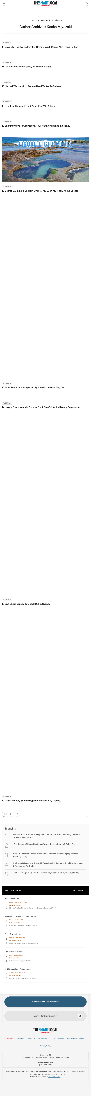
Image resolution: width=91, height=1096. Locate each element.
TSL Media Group (54, 1077)
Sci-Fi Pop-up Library (13, 934)
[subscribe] (80, 1016)
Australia (7, 43)
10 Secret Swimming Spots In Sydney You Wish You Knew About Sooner (40, 190)
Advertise (10, 1039)
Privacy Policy (45, 1046)
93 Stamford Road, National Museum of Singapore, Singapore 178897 (32, 908)
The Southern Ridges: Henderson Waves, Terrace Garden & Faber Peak (45, 844)
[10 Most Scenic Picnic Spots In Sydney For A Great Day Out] (45, 290)
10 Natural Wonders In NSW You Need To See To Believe (31, 86)
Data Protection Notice (75, 1039)
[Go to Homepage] (45, 3)
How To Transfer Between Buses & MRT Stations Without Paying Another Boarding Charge (45, 855)
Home (31, 20)
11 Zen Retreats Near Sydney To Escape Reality (26, 66)
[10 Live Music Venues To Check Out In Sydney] (45, 506)
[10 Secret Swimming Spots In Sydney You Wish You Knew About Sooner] (45, 159)
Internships (42, 1039)
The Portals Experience (14, 951)
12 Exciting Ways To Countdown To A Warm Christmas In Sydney (36, 125)
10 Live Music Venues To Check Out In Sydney (26, 603)
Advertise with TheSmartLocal (45, 1002)
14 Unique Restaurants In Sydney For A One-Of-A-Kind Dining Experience (41, 407)
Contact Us (31, 1039)
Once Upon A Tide (12, 899)
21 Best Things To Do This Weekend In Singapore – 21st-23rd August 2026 (46, 873)
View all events (77, 890)
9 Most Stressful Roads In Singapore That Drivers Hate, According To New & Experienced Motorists (46, 835)
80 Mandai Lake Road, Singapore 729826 (23, 925)
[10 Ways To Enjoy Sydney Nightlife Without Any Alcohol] (45, 703)
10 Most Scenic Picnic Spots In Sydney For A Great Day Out (33, 387)
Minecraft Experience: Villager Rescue (20, 916)
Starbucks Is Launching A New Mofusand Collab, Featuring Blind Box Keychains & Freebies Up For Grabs (48, 864)
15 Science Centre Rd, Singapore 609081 (23, 978)
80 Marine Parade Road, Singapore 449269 (24, 943)
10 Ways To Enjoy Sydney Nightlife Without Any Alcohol (31, 800)
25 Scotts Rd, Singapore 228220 (20, 961)
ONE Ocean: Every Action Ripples (18, 969)
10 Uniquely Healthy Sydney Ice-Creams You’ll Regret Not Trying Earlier (40, 47)
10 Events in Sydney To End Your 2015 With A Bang (29, 106)
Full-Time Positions (57, 1039)
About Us (20, 1039)
